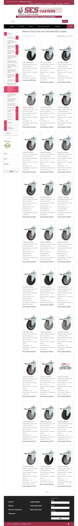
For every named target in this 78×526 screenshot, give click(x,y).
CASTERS (21, 26)
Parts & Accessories (15, 510)
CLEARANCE (58, 26)
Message (6, 164)
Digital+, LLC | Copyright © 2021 (22, 524)
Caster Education (49, 3)
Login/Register (35, 502)
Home (12, 26)
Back (70, 26)
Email (5, 159)
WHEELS (31, 26)
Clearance (11, 513)
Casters (11, 502)
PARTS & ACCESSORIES (44, 26)
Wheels (10, 506)
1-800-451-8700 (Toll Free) (14, 1)
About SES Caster (36, 510)
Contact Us (31, 3)
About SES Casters (39, 3)
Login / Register (59, 3)
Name (5, 153)
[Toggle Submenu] (5, 34)
